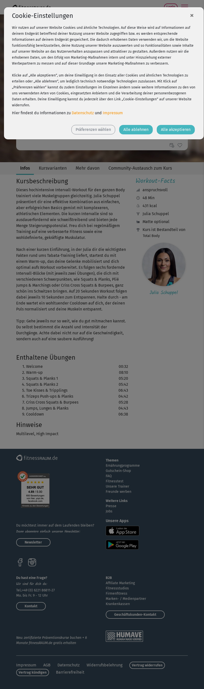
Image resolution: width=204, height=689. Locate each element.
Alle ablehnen (136, 129)
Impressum (113, 113)
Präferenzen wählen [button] (93, 129)
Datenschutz (83, 113)
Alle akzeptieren (176, 129)
